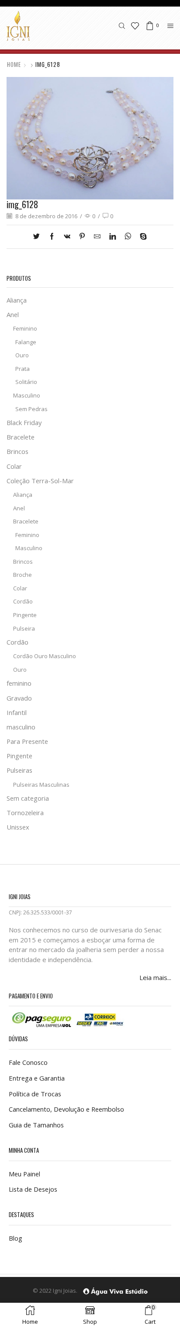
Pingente (25, 615)
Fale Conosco (28, 1062)
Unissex (18, 827)
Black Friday (24, 422)
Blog (15, 1238)
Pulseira (24, 628)
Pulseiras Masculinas (41, 784)
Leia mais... (155, 977)
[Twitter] (38, 236)
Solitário (26, 382)
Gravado (19, 698)
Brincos (17, 451)
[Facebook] (51, 236)
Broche (22, 575)
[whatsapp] (127, 236)
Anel (13, 314)
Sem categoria (28, 798)
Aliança (17, 300)
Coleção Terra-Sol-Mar (40, 480)
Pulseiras (19, 770)
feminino (19, 683)
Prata (22, 369)
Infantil (17, 712)
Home (14, 64)
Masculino (26, 395)
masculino (21, 726)
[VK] (67, 236)
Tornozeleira (25, 812)
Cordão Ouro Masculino (44, 656)
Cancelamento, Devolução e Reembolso (66, 1109)
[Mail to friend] (97, 236)
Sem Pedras (31, 409)
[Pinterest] (82, 236)
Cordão (23, 601)
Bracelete (21, 437)
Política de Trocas (35, 1093)
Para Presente (27, 741)
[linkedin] (112, 236)
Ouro (22, 355)
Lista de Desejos (33, 1189)
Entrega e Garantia (37, 1078)
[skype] (141, 236)
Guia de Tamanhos (36, 1124)
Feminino (25, 328)
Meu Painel (24, 1173)
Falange (25, 342)
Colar (14, 466)
